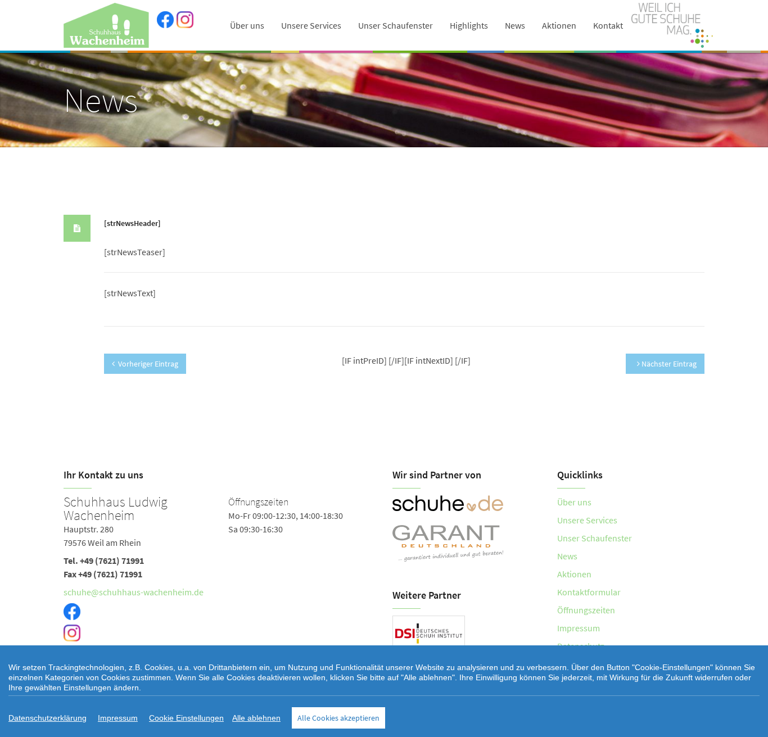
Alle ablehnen (256, 717)
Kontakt (608, 25)
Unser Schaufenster (395, 25)
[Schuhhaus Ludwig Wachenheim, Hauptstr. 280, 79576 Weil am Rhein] (219, 581)
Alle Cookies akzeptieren (338, 718)
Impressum (578, 628)
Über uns (247, 25)
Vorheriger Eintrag (148, 364)
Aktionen (559, 25)
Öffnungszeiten (586, 610)
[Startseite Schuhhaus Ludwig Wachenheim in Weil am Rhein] (107, 25)
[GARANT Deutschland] (466, 543)
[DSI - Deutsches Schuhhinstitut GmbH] (428, 632)
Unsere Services (311, 25)
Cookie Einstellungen (186, 717)
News (515, 25)
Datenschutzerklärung (47, 717)
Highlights (469, 25)
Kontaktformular (589, 592)
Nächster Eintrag (668, 364)
